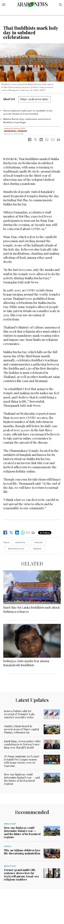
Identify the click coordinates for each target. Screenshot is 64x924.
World (7, 846)
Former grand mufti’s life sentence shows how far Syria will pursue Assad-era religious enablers (21, 874)
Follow (46, 532)
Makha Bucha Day (16, 549)
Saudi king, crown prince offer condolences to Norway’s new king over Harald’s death (22, 744)
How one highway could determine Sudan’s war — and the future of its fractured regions (22, 779)
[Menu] (3, 4)
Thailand (38, 542)
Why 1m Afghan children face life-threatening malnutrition (22, 851)
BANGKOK (37, 549)
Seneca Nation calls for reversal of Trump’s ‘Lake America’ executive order (19, 714)
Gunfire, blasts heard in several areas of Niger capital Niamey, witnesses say (21, 729)
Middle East (10, 824)
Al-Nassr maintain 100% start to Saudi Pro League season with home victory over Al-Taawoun (21, 761)
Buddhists (20, 542)
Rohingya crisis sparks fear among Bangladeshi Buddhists (26, 663)
